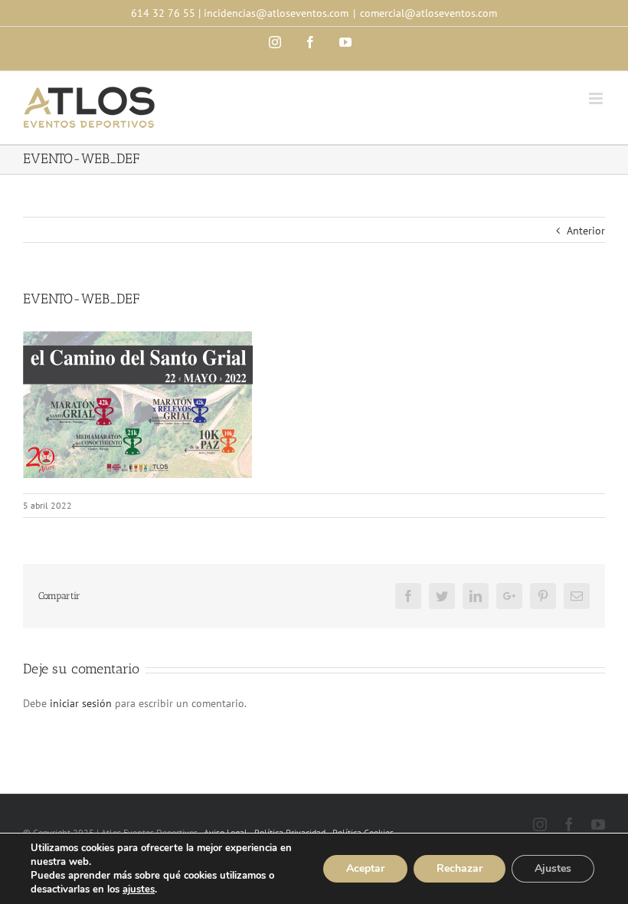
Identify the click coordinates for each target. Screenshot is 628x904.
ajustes (139, 889)
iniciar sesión (82, 703)
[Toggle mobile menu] (597, 98)
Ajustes (553, 868)
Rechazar (459, 868)
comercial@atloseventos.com (428, 13)
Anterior (586, 230)
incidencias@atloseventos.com (276, 13)
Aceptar (365, 868)
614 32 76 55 (163, 13)
